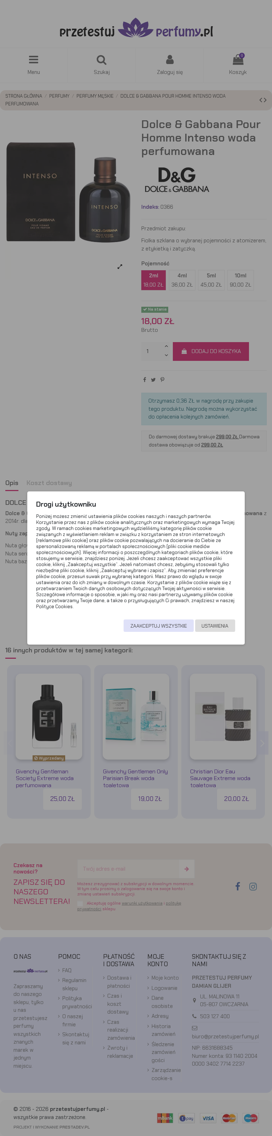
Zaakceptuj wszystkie (158, 626)
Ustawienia (215, 626)
